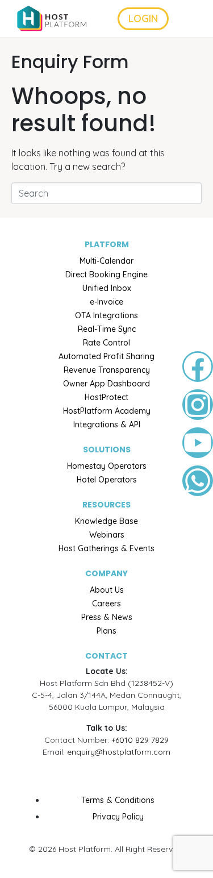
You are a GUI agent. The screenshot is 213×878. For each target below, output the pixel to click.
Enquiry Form (70, 61)
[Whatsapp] (197, 480)
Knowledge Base (106, 521)
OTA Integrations (106, 315)
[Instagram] (197, 404)
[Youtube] (197, 442)
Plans (106, 631)
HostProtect (106, 397)
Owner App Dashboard (106, 383)
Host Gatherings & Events (106, 548)
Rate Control (106, 343)
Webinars (106, 535)
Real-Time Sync (107, 329)
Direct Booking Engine (106, 274)
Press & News (106, 617)
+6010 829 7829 (140, 740)
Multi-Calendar (106, 261)
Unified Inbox (106, 288)
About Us (107, 590)
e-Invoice (106, 302)
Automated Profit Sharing (106, 356)
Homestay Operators (107, 466)
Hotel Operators (107, 480)
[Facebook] (197, 366)
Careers (106, 603)
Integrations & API (106, 424)
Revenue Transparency (107, 370)
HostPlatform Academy (107, 411)
